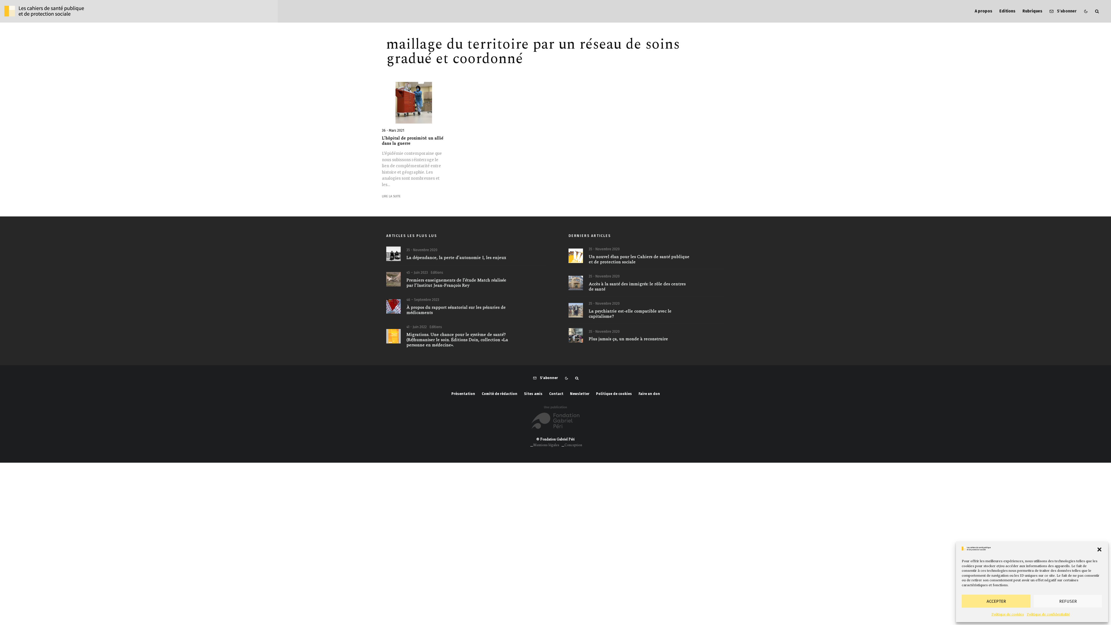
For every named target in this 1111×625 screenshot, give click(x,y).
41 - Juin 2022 (416, 327)
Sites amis (533, 394)
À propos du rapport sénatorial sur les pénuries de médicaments (456, 310)
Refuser (1068, 601)
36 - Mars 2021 (393, 130)
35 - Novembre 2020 (421, 250)
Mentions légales (546, 445)
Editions (1007, 11)
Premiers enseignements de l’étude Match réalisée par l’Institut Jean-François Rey (456, 283)
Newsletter (579, 394)
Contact (556, 394)
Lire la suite (391, 196)
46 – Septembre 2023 (422, 300)
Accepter (996, 601)
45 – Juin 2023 (417, 273)
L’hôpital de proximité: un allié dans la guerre (412, 141)
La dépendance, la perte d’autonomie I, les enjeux (456, 257)
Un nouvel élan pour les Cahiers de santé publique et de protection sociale (639, 259)
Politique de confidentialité (1048, 614)
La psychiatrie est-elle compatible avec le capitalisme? (630, 314)
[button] (1099, 549)
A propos (983, 11)
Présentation (463, 394)
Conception (573, 445)
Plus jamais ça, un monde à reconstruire (628, 339)
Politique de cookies (1008, 614)
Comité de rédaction (499, 394)
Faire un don (649, 394)
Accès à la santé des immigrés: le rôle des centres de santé (637, 287)
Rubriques (1032, 11)
